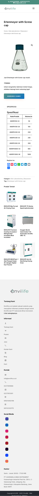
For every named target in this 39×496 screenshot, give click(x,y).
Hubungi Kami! (14, 96)
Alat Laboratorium (14, 31)
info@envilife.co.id (10, 378)
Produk (6, 334)
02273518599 (8, 386)
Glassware (23, 31)
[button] (32, 45)
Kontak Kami (8, 349)
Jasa (5, 342)
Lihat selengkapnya (10, 313)
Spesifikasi (11, 107)
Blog (5, 356)
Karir (5, 364)
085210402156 (9, 401)
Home (6, 31)
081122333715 (9, 408)
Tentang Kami (8, 327)
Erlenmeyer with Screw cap (16, 181)
